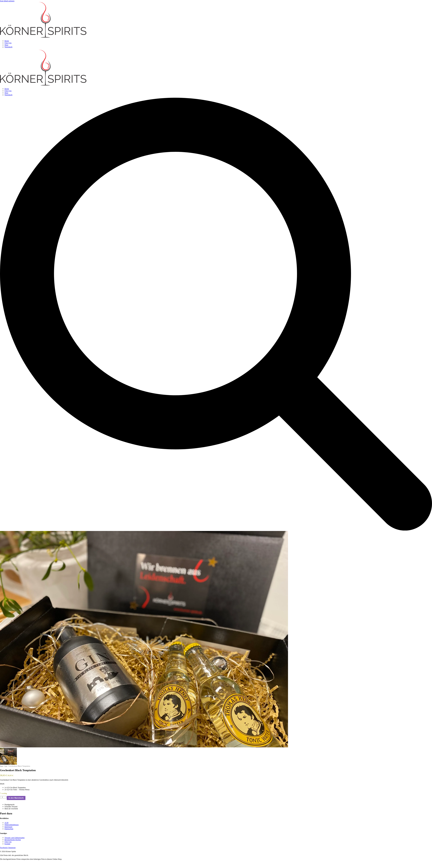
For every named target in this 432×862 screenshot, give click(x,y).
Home (6, 41)
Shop (6, 45)
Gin (5, 766)
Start (1, 766)
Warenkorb (8, 47)
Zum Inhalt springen (7, 1)
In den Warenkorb (16, 798)
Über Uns (7, 43)
